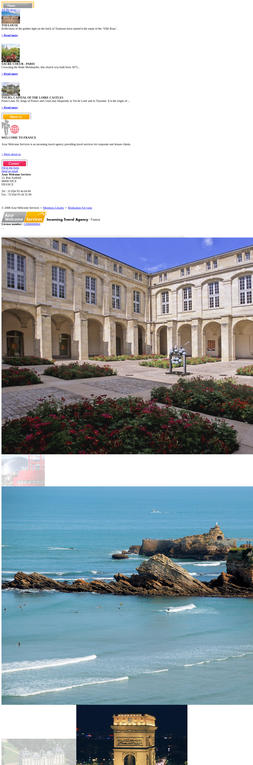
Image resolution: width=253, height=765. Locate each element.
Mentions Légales (53, 207)
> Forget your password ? (16, 443)
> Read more (9, 35)
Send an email (9, 171)
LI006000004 (32, 224)
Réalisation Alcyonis (80, 207)
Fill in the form (10, 167)
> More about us (11, 154)
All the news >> (10, 9)
